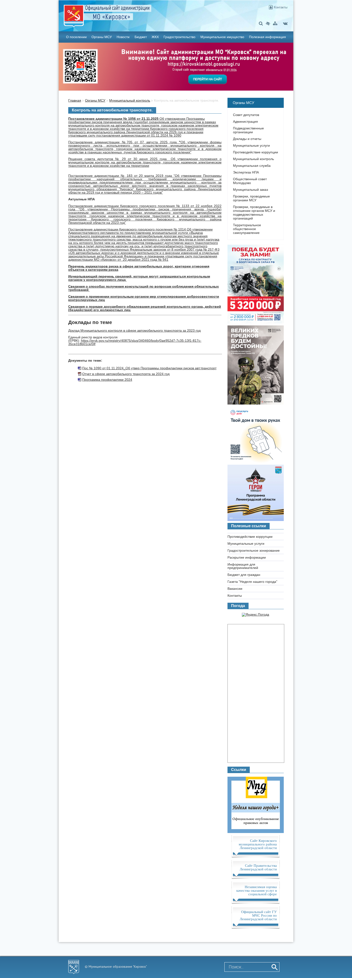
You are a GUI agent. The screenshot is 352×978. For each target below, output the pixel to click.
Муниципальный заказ (250, 189)
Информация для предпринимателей (242, 566)
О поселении (76, 37)
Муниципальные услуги (251, 145)
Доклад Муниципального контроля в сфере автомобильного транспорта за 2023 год (134, 330)
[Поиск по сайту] (261, 23)
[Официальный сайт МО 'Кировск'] (137, 12)
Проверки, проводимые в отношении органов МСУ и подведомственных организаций (254, 212)
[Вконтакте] (285, 23)
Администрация (245, 121)
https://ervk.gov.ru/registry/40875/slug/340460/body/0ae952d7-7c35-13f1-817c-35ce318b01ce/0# (134, 342)
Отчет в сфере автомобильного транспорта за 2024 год (126, 374)
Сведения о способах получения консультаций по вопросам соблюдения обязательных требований (143, 288)
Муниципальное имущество (222, 37)
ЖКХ (155, 37)
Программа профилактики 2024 (107, 380)
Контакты (280, 7)
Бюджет (141, 37)
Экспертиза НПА (246, 172)
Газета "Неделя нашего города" (252, 582)
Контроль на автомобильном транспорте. (186, 100)
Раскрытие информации (246, 557)
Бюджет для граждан (243, 575)
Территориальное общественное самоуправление (247, 229)
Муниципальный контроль (129, 100)
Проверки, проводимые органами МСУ (251, 198)
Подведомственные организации (248, 130)
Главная (74, 100)
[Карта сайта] (275, 23)
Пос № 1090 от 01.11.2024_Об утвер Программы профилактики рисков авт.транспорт (149, 368)
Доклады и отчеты (247, 139)
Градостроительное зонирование (253, 550)
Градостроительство (179, 37)
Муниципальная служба (252, 166)
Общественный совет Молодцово (250, 181)
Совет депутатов (246, 115)
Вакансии (234, 588)
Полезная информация (267, 37)
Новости (123, 37)
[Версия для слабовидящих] (268, 23)
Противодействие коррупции (255, 152)
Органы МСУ (101, 37)
